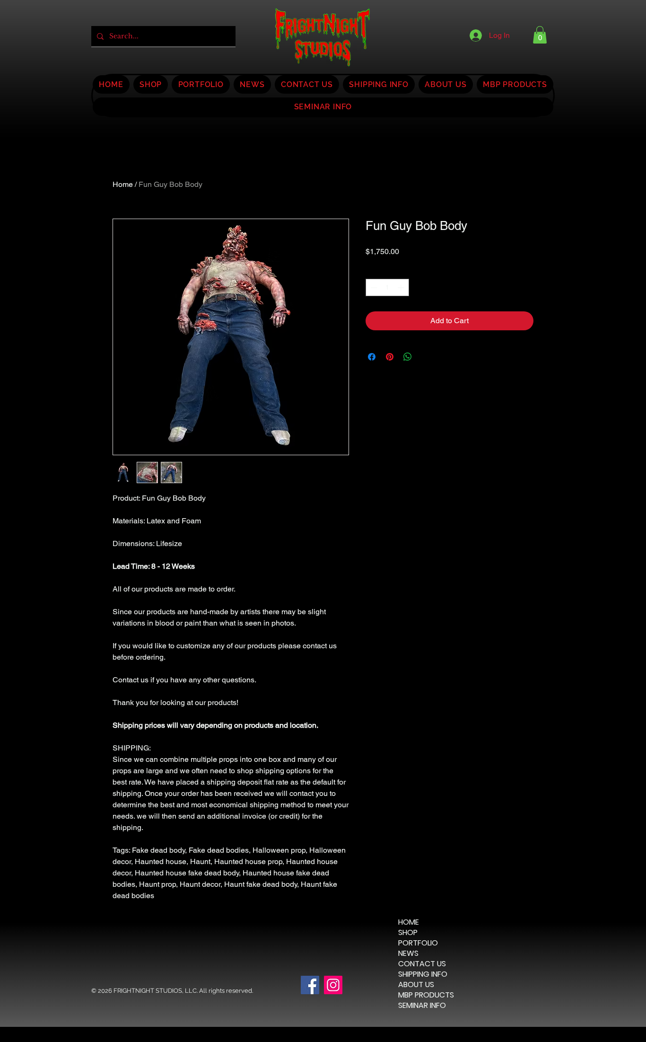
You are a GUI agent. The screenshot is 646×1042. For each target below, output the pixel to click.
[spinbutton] (387, 287)
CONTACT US (422, 964)
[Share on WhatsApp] (407, 356)
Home (123, 184)
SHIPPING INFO (422, 974)
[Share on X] (425, 356)
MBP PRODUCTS (426, 995)
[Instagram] (333, 985)
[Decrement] (373, 287)
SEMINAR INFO (422, 1005)
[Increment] (402, 287)
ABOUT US (416, 985)
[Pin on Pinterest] (389, 356)
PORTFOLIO (418, 943)
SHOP (408, 932)
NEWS (408, 953)
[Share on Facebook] (371, 356)
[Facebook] (310, 985)
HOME (408, 922)
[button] (540, 35)
